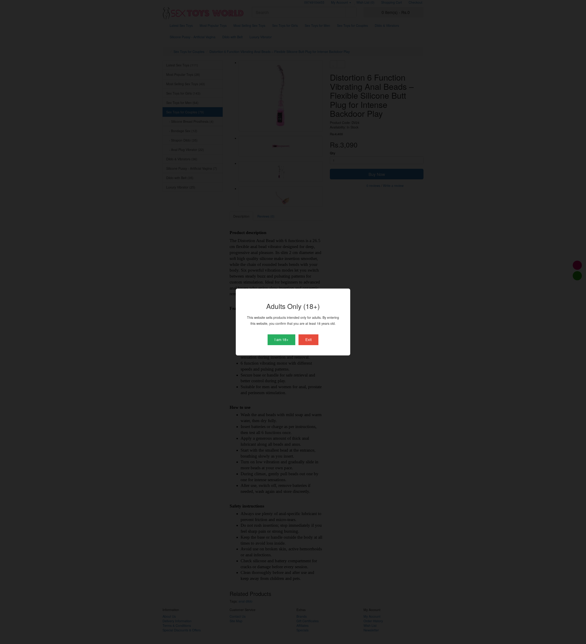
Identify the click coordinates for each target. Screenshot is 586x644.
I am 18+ (281, 339)
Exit (308, 339)
